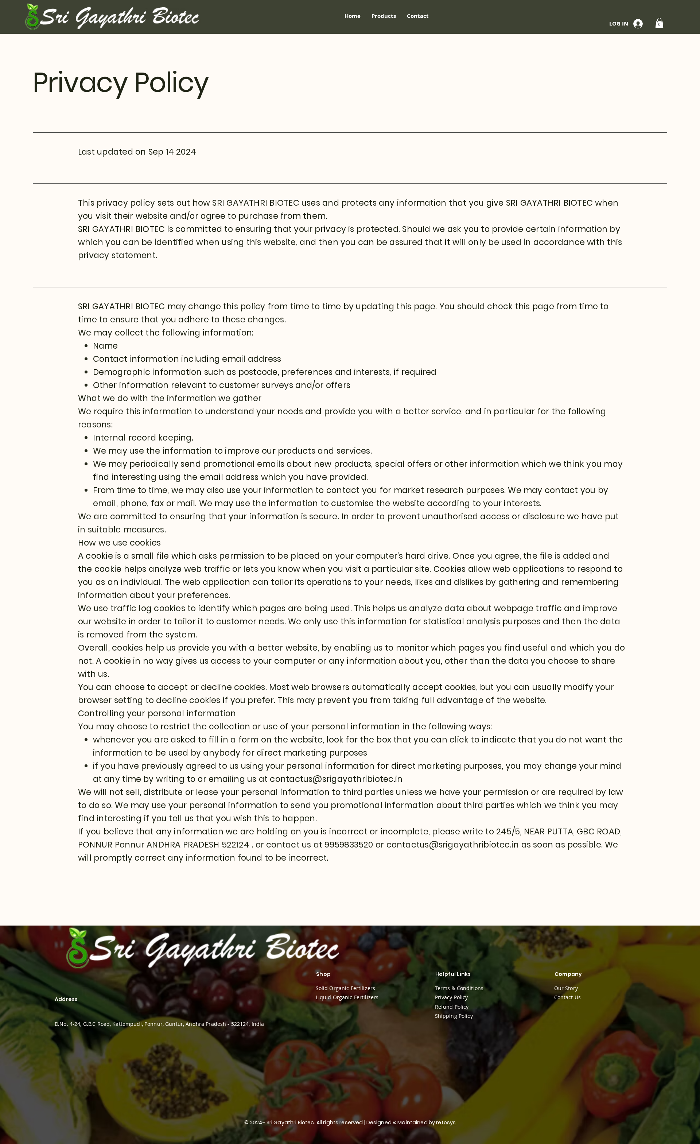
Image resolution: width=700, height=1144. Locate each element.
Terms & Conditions (459, 988)
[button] (659, 23)
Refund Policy (452, 1006)
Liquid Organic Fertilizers (347, 997)
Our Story (566, 988)
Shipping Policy (454, 1015)
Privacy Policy (451, 997)
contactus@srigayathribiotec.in (336, 779)
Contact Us (567, 997)
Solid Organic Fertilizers (346, 988)
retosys (446, 1122)
